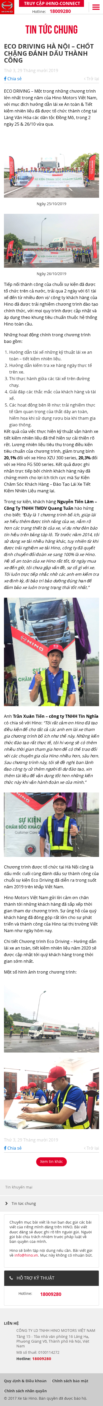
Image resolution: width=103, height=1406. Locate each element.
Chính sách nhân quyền (25, 1390)
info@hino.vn (26, 1255)
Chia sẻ (14, 79)
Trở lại (92, 79)
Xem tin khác (51, 1161)
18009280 (59, 11)
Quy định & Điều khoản (25, 1380)
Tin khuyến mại (18, 1187)
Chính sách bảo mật (70, 1380)
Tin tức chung (23, 1203)
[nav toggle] (96, 7)
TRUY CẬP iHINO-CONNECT (51, 3)
